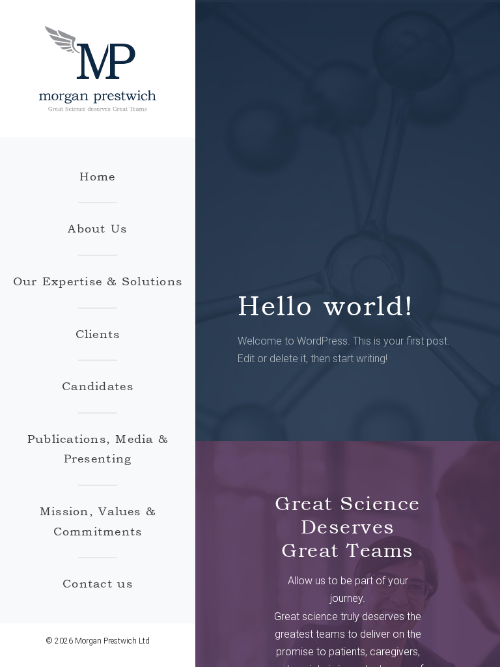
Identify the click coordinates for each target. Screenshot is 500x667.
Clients (98, 334)
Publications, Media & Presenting (97, 449)
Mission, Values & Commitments (98, 521)
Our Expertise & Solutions (98, 281)
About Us (97, 228)
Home (97, 176)
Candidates (97, 386)
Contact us (97, 583)
